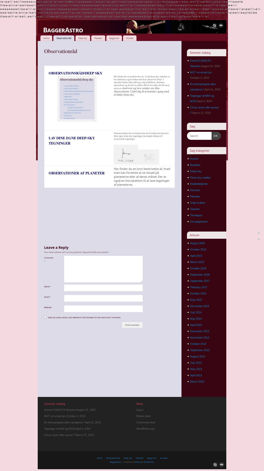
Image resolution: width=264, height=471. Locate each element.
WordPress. (149, 462)
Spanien (195, 209)
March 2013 (197, 381)
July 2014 (196, 312)
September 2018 (200, 274)
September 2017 (200, 280)
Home (46, 38)
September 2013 (200, 350)
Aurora (194, 158)
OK (215, 135)
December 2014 (199, 306)
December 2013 (199, 331)
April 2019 (196, 255)
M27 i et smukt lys (201, 72)
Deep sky (82, 38)
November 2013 (199, 337)
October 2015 (198, 293)
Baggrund (114, 38)
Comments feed (145, 422)
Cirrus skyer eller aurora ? (59, 434)
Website (48, 307)
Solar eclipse (197, 202)
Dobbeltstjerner (199, 183)
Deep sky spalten (200, 177)
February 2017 (198, 287)
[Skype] (214, 25)
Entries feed (143, 416)
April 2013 (196, 375)
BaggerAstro (63, 30)
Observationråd (63, 38)
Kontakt (129, 38)
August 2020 (197, 243)
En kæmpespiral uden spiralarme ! (64, 422)
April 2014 (196, 324)
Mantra (138, 462)
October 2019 (198, 249)
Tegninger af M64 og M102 (59, 428)
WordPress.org (145, 428)
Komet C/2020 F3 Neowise (60, 409)
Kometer (195, 190)
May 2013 (196, 369)
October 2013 (198, 343)
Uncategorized (198, 221)
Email (47, 297)
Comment (48, 259)
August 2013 (197, 356)
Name (47, 286)
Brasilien (195, 164)
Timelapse (196, 215)
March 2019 (197, 262)
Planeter (98, 38)
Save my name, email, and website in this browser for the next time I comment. (84, 317)
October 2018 (198, 268)
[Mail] (221, 25)
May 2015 (196, 299)
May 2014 (196, 318)
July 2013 (196, 362)
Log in (139, 409)
